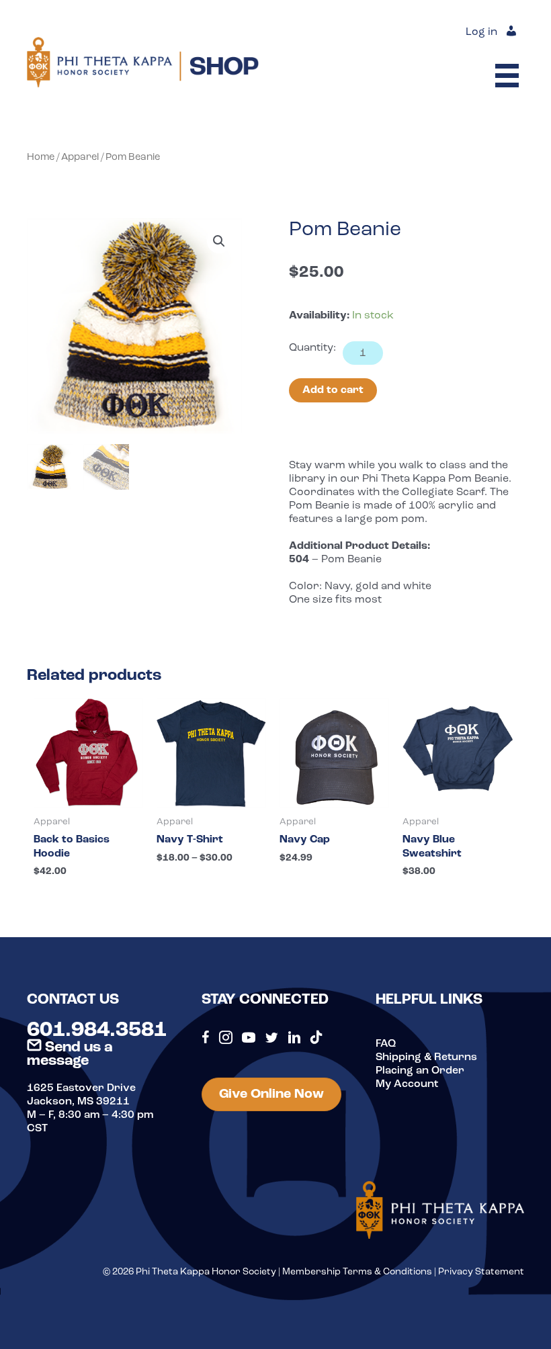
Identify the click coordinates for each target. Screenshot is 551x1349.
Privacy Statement (481, 1272)
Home (40, 158)
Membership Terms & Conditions (357, 1272)
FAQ (386, 1044)
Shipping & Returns (426, 1057)
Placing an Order (420, 1070)
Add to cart (333, 390)
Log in (481, 32)
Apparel (80, 158)
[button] (219, 241)
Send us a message (69, 1054)
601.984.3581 (97, 1030)
